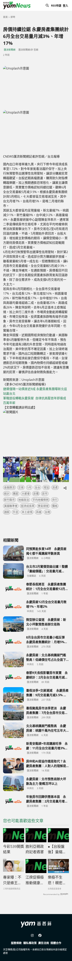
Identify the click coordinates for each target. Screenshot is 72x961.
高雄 (38, 512)
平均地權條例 (40, 499)
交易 (21, 487)
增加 (46, 487)
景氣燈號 (43, 506)
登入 (65, 5)
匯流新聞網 (9, 49)
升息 (15, 512)
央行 (54, 499)
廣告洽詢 (43, 943)
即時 (13, 17)
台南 (47, 512)
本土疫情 (27, 512)
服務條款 (16, 943)
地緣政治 (23, 499)
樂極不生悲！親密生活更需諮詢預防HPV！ (57, 880)
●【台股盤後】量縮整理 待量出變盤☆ (57, 849)
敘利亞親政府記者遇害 (35, 849)
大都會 (26, 493)
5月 (29, 487)
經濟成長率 (27, 506)
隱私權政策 (30, 943)
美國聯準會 (10, 506)
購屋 (15, 493)
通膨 (6, 512)
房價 (36, 493)
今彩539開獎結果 (13, 849)
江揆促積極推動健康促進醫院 (35, 880)
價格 (54, 506)
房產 (55, 487)
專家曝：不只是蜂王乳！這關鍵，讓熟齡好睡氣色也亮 (12, 880)
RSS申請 (56, 5)
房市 (44, 493)
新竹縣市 (9, 499)
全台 (37, 487)
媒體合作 (55, 943)
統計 (6, 493)
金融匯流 (9, 487)
